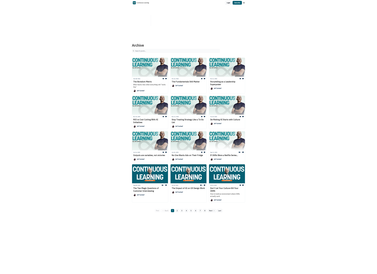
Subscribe (237, 3)
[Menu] (244, 2)
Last (219, 211)
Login (228, 3)
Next (210, 211)
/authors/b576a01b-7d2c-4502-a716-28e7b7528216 (198, 22)
